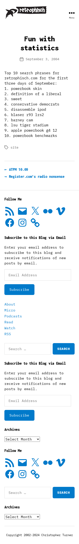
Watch (9, 328)
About (9, 304)
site (14, 147)
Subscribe (19, 289)
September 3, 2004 (42, 59)
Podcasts (13, 316)
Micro (9, 310)
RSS (7, 334)
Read (8, 322)
